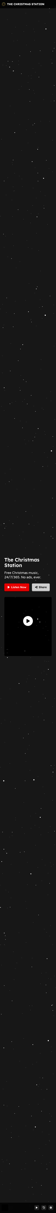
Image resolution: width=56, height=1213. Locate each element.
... (7, 648)
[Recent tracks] (43, 1207)
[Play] (28, 621)
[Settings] (50, 1207)
